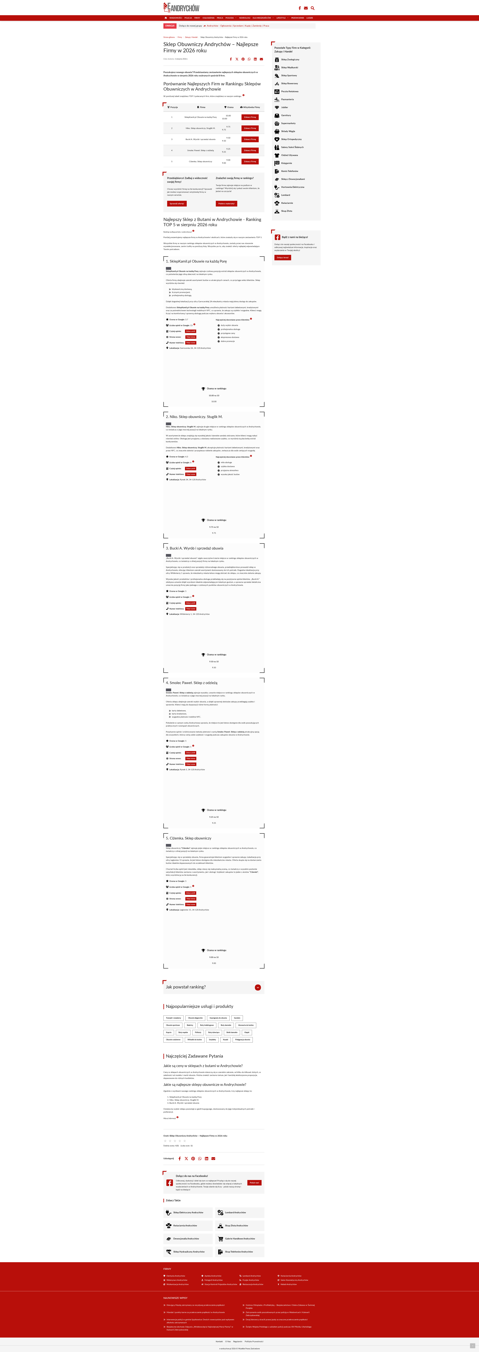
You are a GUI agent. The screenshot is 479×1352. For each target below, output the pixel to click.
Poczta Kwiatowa (289, 91)
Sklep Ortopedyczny (291, 139)
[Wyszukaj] (312, 8)
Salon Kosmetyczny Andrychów (294, 1280)
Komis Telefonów (289, 171)
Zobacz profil (190, 331)
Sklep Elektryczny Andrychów (188, 1213)
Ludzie (309, 18)
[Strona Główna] (165, 18)
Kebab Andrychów (289, 1284)
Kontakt (219, 1342)
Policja (188, 18)
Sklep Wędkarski (289, 68)
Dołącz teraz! (283, 258)
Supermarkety (288, 123)
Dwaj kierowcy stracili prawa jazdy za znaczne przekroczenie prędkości (277, 1320)
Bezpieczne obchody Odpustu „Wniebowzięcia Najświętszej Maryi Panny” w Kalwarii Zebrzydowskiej (200, 1328)
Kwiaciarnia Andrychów (185, 1226)
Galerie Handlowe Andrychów (240, 1239)
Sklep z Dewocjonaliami (293, 179)
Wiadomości (175, 18)
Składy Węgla (288, 131)
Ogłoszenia (208, 18)
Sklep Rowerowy (289, 83)
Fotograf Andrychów (214, 1280)
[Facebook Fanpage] (299, 8)
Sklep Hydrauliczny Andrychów (189, 1252)
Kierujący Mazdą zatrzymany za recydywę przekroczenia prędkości (196, 1305)
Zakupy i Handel (191, 37)
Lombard (285, 195)
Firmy (197, 18)
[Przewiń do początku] (472, 1345)
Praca (220, 18)
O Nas (228, 1342)
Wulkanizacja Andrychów (178, 1284)
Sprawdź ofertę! (177, 204)
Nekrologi (244, 18)
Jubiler (284, 107)
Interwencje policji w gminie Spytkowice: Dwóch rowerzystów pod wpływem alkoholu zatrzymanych (200, 1321)
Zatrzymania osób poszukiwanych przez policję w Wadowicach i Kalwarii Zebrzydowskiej (277, 1313)
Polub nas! (254, 1183)
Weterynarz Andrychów (177, 1280)
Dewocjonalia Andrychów (186, 1239)
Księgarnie (286, 163)
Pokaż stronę (191, 337)
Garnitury (286, 115)
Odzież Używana (289, 155)
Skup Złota (286, 211)
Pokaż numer (190, 343)
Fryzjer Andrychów (251, 1280)
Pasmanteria (287, 99)
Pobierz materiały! (226, 204)
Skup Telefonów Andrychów (239, 1252)
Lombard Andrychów (235, 1213)
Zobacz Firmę (250, 117)
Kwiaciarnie (287, 203)
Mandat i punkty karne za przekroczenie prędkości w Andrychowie (196, 1312)
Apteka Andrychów (213, 1276)
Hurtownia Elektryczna (292, 187)
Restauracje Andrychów (253, 1284)
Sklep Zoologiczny (290, 60)
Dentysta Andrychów (176, 1276)
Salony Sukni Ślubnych (292, 147)
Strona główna (169, 37)
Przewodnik (297, 18)
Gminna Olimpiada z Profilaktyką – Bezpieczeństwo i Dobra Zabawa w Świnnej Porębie (280, 1306)
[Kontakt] (306, 8)
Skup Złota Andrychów (236, 1226)
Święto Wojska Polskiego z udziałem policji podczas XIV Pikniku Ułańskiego (278, 1327)
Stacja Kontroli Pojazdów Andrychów (221, 1284)
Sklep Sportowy (289, 75)
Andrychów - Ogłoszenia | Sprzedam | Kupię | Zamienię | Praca (238, 26)
